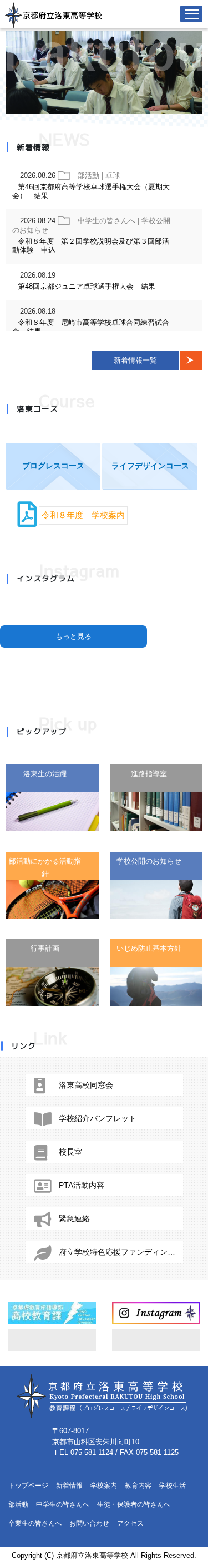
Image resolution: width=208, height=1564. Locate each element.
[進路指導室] (156, 836)
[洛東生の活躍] (52, 836)
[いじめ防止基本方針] (156, 1011)
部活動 (18, 1504)
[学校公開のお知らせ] (156, 924)
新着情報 (69, 1485)
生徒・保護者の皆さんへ (133, 1504)
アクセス (130, 1523)
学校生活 (172, 1485)
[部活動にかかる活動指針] (52, 924)
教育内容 (138, 1485)
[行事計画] (52, 1011)
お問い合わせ (89, 1523)
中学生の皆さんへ (62, 1504)
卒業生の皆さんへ (35, 1523)
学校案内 (103, 1485)
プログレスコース (53, 465)
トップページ (28, 1485)
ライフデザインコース (150, 465)
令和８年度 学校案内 (83, 515)
